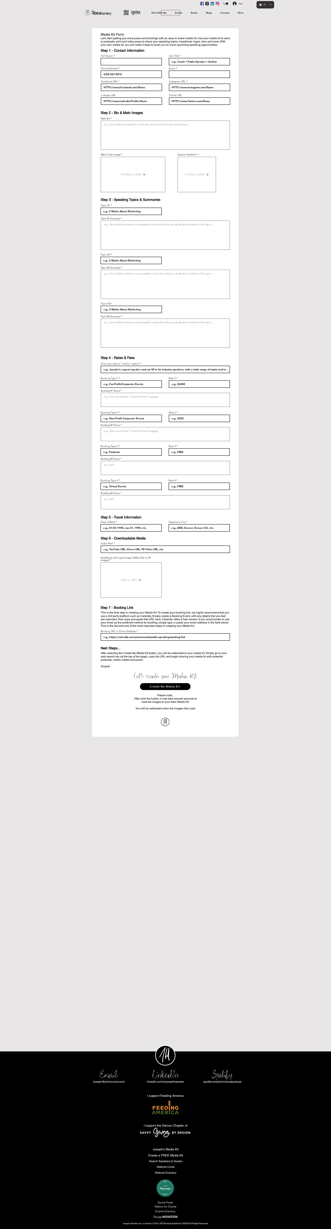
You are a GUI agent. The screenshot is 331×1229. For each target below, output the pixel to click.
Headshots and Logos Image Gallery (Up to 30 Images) (126, 558)
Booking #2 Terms (110, 425)
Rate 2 (172, 412)
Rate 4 (172, 480)
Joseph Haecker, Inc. (133, 1223)
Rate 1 (172, 378)
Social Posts (165, 1202)
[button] (226, 3)
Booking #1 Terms (110, 390)
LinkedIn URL (108, 95)
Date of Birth (108, 522)
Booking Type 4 (109, 480)
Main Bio (105, 118)
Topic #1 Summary (110, 218)
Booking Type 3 (109, 446)
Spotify (222, 1074)
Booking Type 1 (109, 378)
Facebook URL (109, 81)
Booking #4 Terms (110, 493)
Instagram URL (177, 81)
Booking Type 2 (109, 412)
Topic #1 (105, 205)
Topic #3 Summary (110, 316)
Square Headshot (187, 154)
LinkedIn (165, 1074)
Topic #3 (105, 303)
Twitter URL (175, 95)
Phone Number (109, 68)
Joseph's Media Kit (166, 1149)
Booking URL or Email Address (118, 631)
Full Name (107, 55)
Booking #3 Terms (110, 459)
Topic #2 (105, 254)
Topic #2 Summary (110, 267)
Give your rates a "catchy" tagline (120, 363)
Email (172, 68)
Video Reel (107, 543)
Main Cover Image (111, 154)
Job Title (174, 55)
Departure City (177, 522)
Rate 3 (172, 446)
